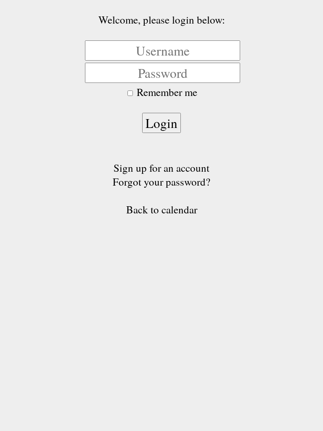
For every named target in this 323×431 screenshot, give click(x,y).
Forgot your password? (161, 182)
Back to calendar (161, 209)
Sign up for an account (161, 168)
